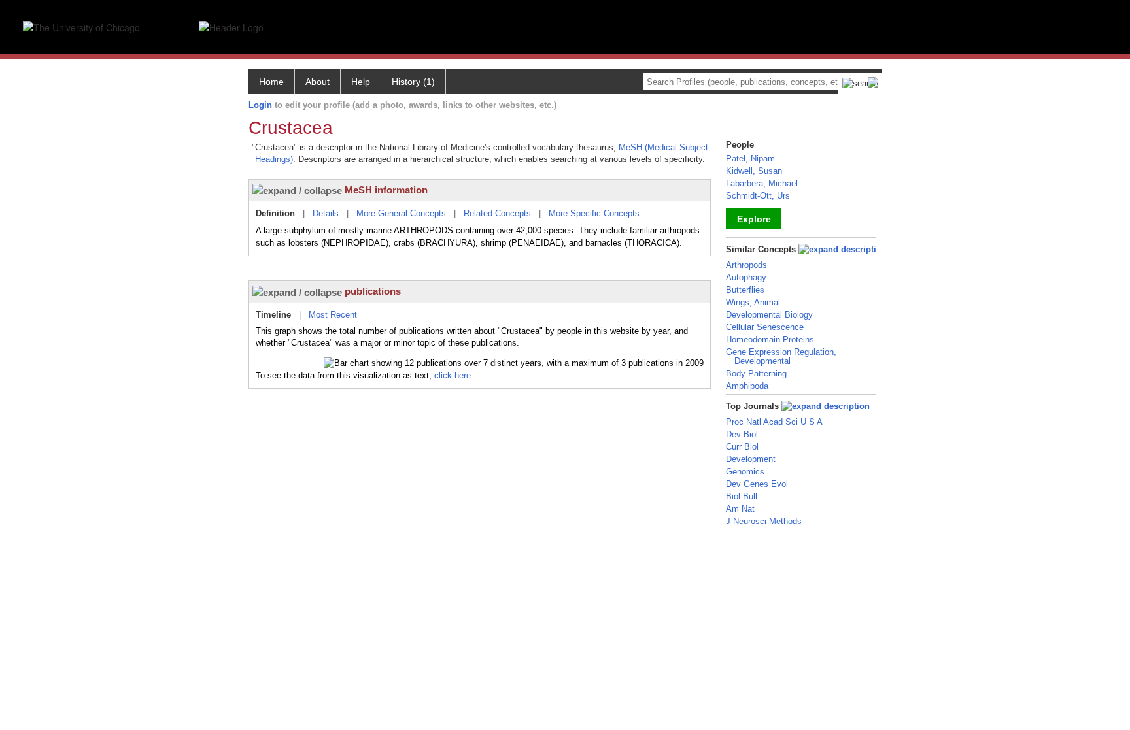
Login (260, 105)
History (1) (413, 81)
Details (326, 213)
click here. (453, 375)
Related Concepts (497, 213)
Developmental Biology (769, 315)
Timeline (273, 315)
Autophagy (746, 277)
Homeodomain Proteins (770, 339)
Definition (275, 213)
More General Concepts (401, 213)
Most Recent (333, 315)
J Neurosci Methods (764, 521)
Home (271, 81)
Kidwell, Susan (754, 171)
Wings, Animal (753, 302)
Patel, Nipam (750, 158)
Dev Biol (742, 434)
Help (360, 81)
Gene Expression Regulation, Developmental (781, 356)
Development (751, 459)
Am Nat (740, 509)
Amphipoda (747, 386)
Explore (754, 219)
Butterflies (745, 290)
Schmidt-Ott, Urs (758, 196)
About (317, 81)
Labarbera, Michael (762, 183)
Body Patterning (756, 373)
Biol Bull (741, 496)
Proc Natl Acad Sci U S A (774, 422)
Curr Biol (742, 447)
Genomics (745, 471)
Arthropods (746, 265)
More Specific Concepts (594, 213)
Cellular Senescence (765, 327)
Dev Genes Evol (757, 484)
